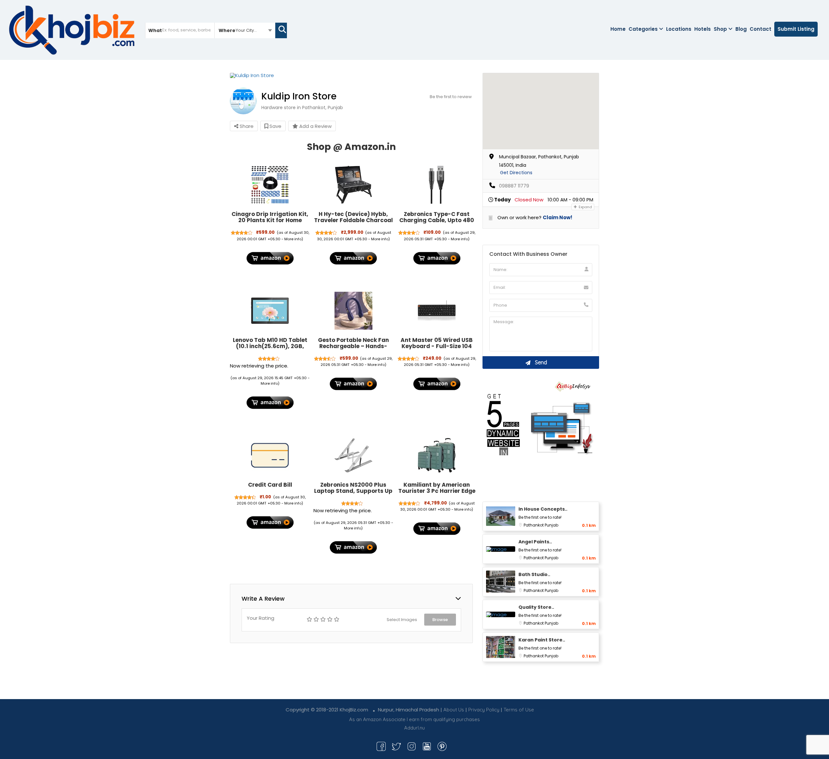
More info (292, 239)
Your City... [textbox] (246, 30)
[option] (351, 75)
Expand (585, 207)
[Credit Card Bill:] (270, 455)
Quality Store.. (536, 607)
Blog (741, 29)
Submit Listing (796, 29)
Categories (643, 29)
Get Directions (516, 172)
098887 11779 (514, 186)
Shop (720, 29)
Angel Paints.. (535, 541)
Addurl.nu (414, 728)
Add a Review (315, 126)
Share (246, 126)
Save (274, 126)
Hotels (702, 29)
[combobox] (245, 30)
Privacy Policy (483, 710)
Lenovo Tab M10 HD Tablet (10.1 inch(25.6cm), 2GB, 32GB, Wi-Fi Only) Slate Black (270, 349)
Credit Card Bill (270, 485)
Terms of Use (519, 710)
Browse (440, 620)
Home (618, 29)
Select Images (402, 620)
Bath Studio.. (534, 574)
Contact (760, 29)
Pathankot (534, 525)
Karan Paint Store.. (541, 640)
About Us (453, 710)
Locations (678, 29)
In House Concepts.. (542, 509)
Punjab (551, 525)
